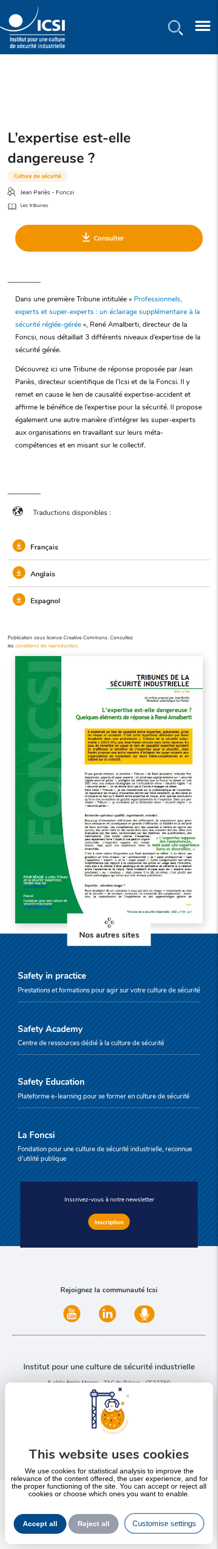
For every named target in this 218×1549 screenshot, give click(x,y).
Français (44, 546)
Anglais (42, 573)
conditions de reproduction (46, 645)
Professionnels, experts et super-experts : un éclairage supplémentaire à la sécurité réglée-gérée (107, 311)
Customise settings (164, 1523)
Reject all (94, 1524)
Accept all (40, 1524)
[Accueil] (32, 27)
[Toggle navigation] (203, 27)
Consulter (109, 238)
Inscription (109, 1222)
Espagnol (45, 600)
